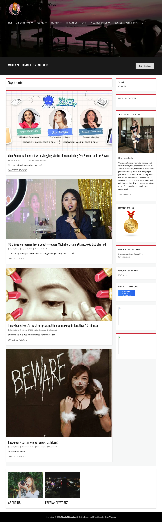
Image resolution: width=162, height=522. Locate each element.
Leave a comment (40, 160)
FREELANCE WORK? (57, 502)
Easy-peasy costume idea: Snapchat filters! (33, 442)
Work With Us (132, 22)
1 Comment (53, 330)
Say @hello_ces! (124, 257)
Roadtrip (55, 22)
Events (85, 22)
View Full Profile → (125, 194)
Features (41, 22)
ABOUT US (14, 502)
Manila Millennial (68, 517)
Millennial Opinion (99, 22)
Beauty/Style (14, 249)
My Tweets (122, 275)
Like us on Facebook (127, 98)
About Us (118, 22)
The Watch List (72, 22)
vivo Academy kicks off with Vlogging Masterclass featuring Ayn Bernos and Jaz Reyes (58, 155)
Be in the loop (145, 66)
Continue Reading (17, 170)
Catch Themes (110, 517)
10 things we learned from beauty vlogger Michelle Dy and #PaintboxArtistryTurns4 (57, 244)
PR (30, 160)
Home (9, 22)
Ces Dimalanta (40, 249)
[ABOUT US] (25, 484)
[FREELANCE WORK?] (62, 484)
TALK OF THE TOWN (23, 22)
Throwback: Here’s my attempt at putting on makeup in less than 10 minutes (53, 325)
